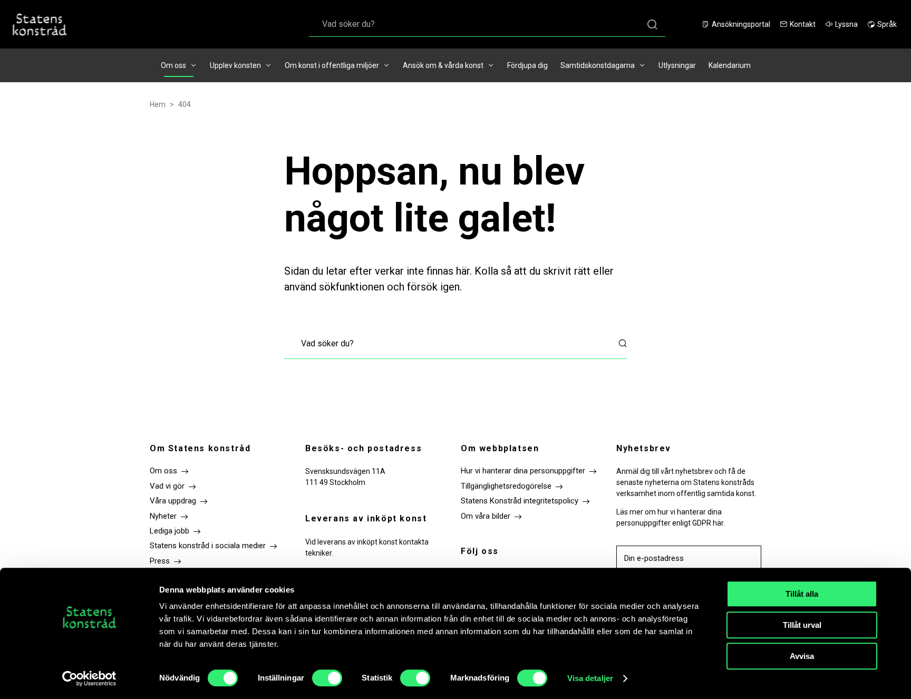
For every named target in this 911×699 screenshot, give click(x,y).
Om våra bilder (485, 516)
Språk (887, 24)
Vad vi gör (167, 486)
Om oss (173, 65)
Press (160, 561)
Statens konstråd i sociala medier (208, 545)
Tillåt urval (802, 624)
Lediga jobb (169, 531)
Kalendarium (730, 65)
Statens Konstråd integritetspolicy (519, 501)
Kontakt (803, 24)
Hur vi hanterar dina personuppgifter (523, 470)
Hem (158, 104)
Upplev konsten (235, 65)
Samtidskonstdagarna (597, 65)
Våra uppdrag (173, 501)
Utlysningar (677, 65)
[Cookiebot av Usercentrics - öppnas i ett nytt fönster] (89, 678)
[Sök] (652, 24)
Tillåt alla (802, 593)
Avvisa (802, 656)
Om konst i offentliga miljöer (332, 65)
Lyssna (846, 24)
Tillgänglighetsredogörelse (506, 486)
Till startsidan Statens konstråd (39, 24)
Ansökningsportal (741, 24)
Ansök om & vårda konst (443, 65)
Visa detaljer (590, 678)
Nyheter (163, 516)
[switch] (327, 677)
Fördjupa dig (527, 65)
